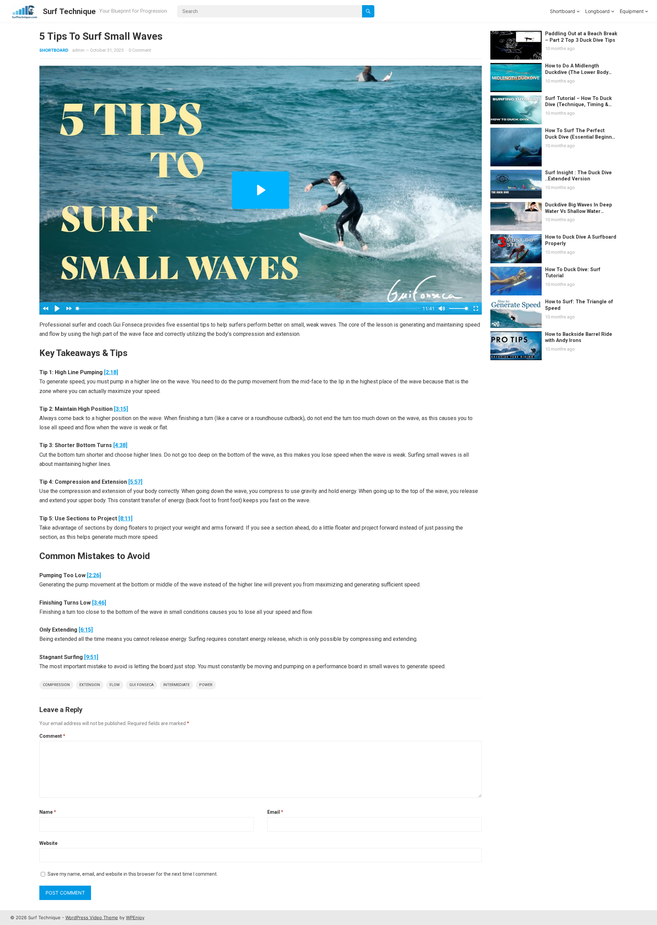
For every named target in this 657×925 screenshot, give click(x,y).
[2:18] (111, 372)
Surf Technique (69, 11)
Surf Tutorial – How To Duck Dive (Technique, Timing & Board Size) (578, 105)
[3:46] (99, 602)
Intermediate (176, 685)
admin (78, 50)
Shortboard (562, 11)
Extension (89, 685)
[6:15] (86, 629)
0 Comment (140, 50)
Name (47, 812)
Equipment (632, 11)
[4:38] (120, 445)
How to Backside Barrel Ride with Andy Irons (578, 337)
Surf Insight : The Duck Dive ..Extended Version (578, 176)
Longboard (597, 11)
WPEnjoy (135, 917)
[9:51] (91, 657)
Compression (56, 685)
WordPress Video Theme (91, 917)
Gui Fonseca (141, 685)
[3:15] (121, 409)
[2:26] (94, 575)
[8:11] (125, 518)
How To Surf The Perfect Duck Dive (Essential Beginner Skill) (581, 137)
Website (48, 843)
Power (205, 685)
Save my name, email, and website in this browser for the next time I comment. (133, 874)
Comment (52, 736)
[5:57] (135, 482)
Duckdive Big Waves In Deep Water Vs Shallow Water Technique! (578, 211)
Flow (115, 685)
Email (275, 812)
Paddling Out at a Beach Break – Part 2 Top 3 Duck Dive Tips (581, 37)
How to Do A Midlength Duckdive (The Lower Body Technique (576, 72)
